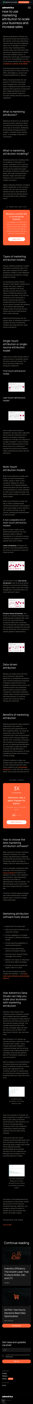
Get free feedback (23, 2)
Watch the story (16, 822)
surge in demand (9, 873)
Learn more (16, 239)
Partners (4, 1376)
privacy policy (9, 1356)
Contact (4, 1373)
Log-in (4, 1385)
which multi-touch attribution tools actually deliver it (16, 976)
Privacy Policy (6, 1400)
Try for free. (7, 1224)
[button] (29, 7)
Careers (4, 1379)
